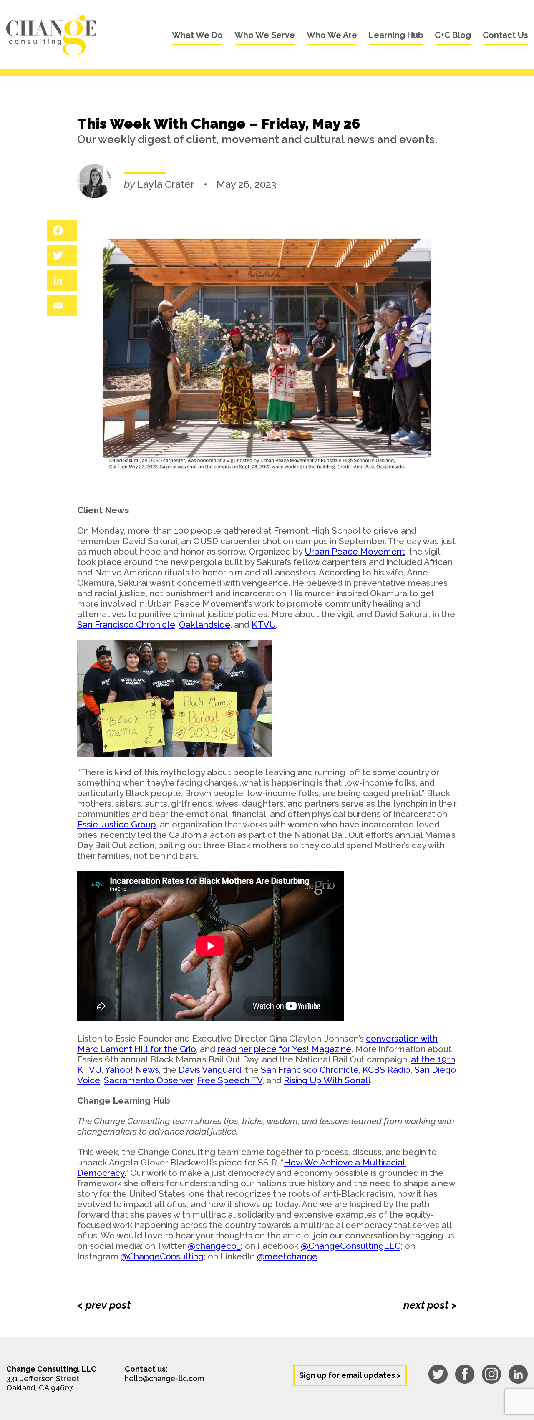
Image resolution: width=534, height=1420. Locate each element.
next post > (430, 1305)
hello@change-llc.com (164, 1378)
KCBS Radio (387, 1069)
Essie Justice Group (116, 824)
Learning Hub (396, 35)
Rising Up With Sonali (327, 1080)
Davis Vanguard (210, 1069)
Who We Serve (264, 35)
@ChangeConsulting (162, 1256)
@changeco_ (214, 1246)
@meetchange (287, 1256)
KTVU (264, 624)
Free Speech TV (229, 1080)
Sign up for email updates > (349, 1375)
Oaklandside (204, 624)
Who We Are (332, 35)
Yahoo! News (132, 1069)
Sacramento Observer (148, 1080)
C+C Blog (453, 35)
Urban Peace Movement (355, 551)
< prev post (104, 1305)
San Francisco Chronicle (126, 624)
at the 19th (433, 1059)
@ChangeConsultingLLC (350, 1246)
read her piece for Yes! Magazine (284, 1049)
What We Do (197, 35)
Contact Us (505, 35)
